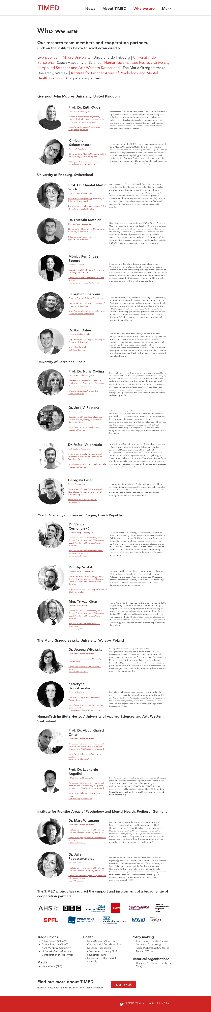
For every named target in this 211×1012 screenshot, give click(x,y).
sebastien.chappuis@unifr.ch (81, 313)
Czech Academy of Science (79, 62)
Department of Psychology (80, 198)
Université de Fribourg (111, 57)
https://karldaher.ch (77, 347)
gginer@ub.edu (75, 502)
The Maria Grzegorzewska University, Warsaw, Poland (80, 640)
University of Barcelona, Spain (61, 362)
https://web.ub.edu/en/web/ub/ (82, 499)
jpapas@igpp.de (75, 880)
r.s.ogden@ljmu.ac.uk (78, 129)
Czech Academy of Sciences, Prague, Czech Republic (80, 515)
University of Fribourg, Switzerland (65, 175)
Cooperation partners (84, 78)
